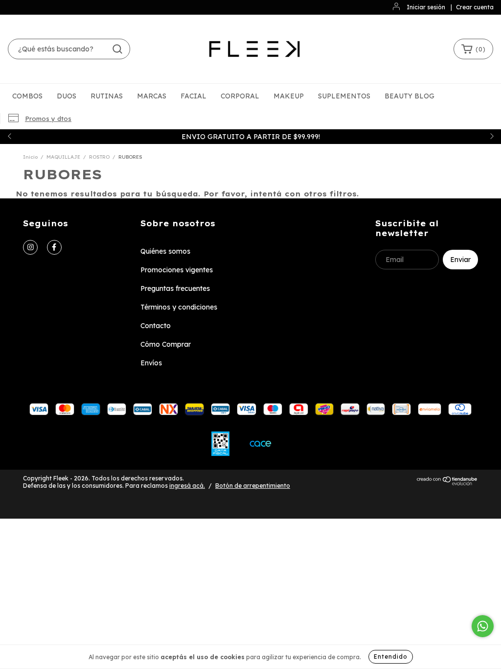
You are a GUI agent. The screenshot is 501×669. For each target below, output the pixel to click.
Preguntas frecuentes (175, 288)
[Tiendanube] (447, 483)
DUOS (66, 96)
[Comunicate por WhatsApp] (483, 626)
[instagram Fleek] (30, 247)
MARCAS (151, 96)
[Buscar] (117, 49)
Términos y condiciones (178, 307)
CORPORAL (240, 96)
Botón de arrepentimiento (252, 485)
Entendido (391, 656)
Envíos (151, 362)
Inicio (30, 157)
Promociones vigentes (176, 269)
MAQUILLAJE (63, 157)
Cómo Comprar (165, 344)
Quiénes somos (165, 251)
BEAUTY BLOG (409, 96)
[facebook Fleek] (54, 247)
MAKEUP (288, 96)
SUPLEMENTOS (344, 96)
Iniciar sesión (426, 7)
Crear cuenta (475, 7)
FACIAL (193, 96)
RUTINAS (107, 96)
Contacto (155, 325)
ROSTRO (99, 157)
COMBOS (27, 96)
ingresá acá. (187, 485)
